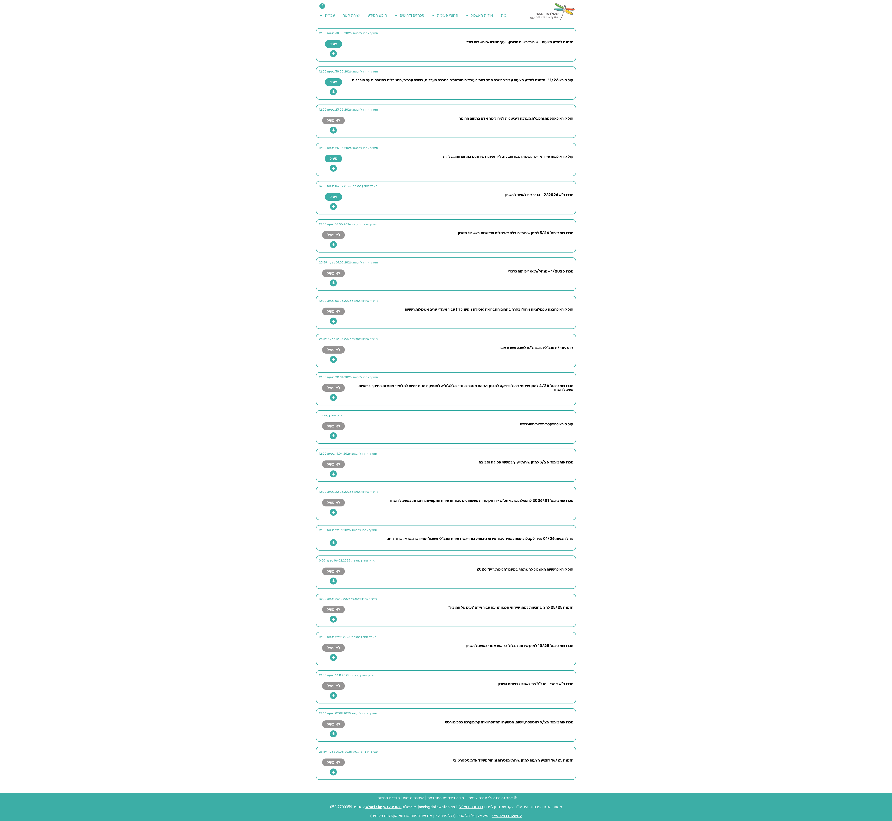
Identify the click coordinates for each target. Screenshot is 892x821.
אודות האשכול (482, 15)
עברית (330, 15)
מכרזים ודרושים (412, 15)
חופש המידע (377, 15)
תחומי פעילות (447, 15)
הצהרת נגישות (413, 798)
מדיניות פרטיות (388, 798)
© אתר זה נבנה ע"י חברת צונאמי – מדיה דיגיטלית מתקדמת (472, 798)
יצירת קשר (351, 15)
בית (504, 15)
